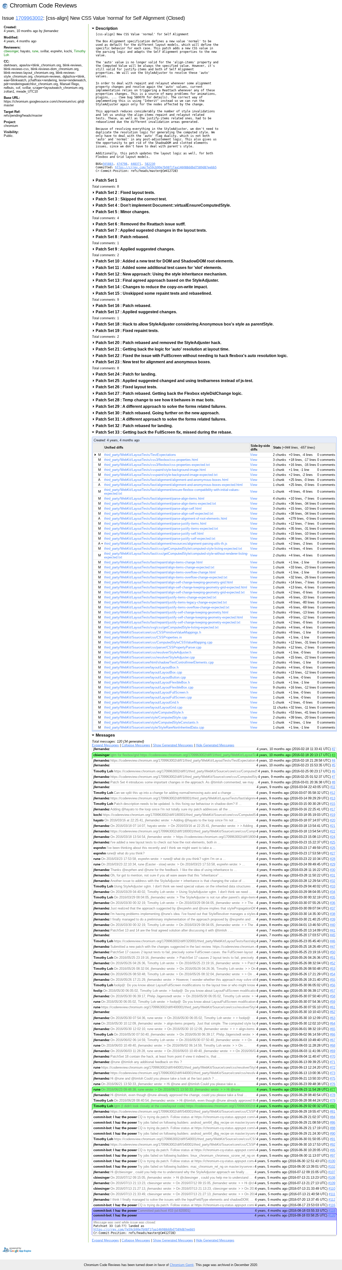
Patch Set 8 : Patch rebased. (124, 237)
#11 (332, 787)
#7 (333, 777)
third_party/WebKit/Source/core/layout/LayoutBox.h (141, 667)
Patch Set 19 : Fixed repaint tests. (129, 331)
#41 (332, 930)
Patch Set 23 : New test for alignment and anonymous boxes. (155, 362)
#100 (331, 1161)
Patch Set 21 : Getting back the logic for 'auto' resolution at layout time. (164, 349)
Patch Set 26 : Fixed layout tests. (128, 387)
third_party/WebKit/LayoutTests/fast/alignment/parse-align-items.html (154, 498)
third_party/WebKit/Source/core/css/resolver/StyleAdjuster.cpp (149, 657)
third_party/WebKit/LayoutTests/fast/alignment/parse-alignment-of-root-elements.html (165, 518)
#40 (332, 925)
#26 (332, 848)
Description (107, 28)
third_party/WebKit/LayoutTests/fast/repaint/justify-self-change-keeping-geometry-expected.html (173, 617)
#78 (332, 1095)
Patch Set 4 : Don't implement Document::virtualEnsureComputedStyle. (165, 205)
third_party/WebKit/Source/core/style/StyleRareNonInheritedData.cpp (154, 727)
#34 (332, 892)
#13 (332, 798)
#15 (332, 804)
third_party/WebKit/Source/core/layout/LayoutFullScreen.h (146, 692)
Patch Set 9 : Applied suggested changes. (137, 249)
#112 (331, 1199)
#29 (332, 864)
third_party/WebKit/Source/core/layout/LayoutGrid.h (141, 702)
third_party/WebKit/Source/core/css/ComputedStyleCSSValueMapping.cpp (158, 642)
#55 (332, 980)
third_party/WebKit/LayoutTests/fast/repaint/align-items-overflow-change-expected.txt (165, 577)
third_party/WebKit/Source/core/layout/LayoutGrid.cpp (143, 707)
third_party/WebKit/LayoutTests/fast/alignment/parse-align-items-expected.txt (160, 503)
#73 (332, 1073)
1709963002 (29, 18)
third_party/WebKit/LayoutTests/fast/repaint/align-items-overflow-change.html (160, 572)
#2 (333, 749)
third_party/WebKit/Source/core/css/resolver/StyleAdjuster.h (147, 652)
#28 (332, 859)
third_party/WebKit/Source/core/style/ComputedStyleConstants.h (151, 722)
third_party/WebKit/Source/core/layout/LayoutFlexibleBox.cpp (148, 687)
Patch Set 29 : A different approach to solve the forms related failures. (163, 406)
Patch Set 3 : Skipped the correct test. (133, 199)
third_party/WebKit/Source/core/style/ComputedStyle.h (144, 712)
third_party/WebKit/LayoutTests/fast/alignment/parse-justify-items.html (155, 523)
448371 (136, 164)
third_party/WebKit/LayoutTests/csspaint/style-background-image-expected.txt (161, 475)
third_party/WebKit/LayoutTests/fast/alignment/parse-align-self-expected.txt (158, 513)
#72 (332, 1067)
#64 (332, 1023)
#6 (333, 771)
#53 (332, 969)
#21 (332, 826)
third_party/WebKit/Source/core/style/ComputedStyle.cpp (145, 717)
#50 (332, 952)
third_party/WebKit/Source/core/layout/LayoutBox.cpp (143, 672)
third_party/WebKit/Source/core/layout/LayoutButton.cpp (145, 677)
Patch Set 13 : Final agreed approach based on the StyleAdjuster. (159, 280)
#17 (332, 809)
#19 (332, 815)
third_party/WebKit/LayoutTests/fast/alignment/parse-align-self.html (153, 508)
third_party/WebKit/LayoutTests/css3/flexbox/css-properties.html (151, 460)
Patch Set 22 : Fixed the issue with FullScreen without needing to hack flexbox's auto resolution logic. (193, 356)
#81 (332, 1111)
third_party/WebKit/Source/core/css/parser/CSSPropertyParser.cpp (152, 647)
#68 (332, 1045)
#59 (332, 1002)
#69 (332, 1051)
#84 (332, 1117)
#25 (332, 842)
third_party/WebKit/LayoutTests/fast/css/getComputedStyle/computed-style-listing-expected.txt (173, 548)
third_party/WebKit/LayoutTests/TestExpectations (140, 455)
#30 (332, 870)
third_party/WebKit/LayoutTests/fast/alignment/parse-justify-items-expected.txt (161, 528)
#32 (332, 881)
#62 (332, 1012)
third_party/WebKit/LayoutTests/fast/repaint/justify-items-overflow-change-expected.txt (166, 607)
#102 (331, 1166)
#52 (332, 963)
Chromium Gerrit (182, 1265)
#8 (333, 782)
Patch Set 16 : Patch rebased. (125, 305)
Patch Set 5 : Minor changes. (124, 212)
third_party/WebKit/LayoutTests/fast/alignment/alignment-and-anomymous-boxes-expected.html (173, 485)
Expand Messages (105, 745)
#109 (331, 1183)
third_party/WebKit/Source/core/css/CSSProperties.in (143, 637)
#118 (331, 1210)
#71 (332, 1062)
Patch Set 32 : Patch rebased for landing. (136, 426)
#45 (332, 935)
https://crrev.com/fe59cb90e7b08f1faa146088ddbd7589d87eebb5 (166, 167)
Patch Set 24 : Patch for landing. (127, 374)
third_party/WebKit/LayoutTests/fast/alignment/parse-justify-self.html (154, 533)
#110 (331, 1188)
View (253, 455)
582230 (150, 164)
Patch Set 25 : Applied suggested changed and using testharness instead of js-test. (176, 381)
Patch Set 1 (108, 180)
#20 (332, 820)
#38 (332, 914)
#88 (332, 1128)
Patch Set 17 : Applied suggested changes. (138, 312)
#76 (332, 1084)
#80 (332, 1106)
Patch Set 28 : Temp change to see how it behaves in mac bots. (157, 400)
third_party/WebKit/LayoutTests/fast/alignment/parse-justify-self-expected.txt (159, 538)
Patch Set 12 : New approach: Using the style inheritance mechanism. (163, 274)
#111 (332, 1194)
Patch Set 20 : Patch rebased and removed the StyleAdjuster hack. (160, 343)
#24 (332, 837)
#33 (332, 886)
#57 (332, 991)
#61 (332, 1007)
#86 (332, 1122)
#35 (332, 897)
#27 (332, 853)
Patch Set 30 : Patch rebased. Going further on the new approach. (159, 413)
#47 (332, 946)
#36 (332, 903)
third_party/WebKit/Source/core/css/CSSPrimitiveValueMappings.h (152, 632)
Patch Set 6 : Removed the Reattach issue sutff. (142, 224)
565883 (108, 164)
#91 (332, 1139)
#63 (332, 1018)
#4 (333, 760)
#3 (333, 755)
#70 (332, 1056)
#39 (332, 919)
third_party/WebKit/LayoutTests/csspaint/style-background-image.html (155, 470)
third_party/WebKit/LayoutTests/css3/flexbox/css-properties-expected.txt (157, 465)
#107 (331, 1172)
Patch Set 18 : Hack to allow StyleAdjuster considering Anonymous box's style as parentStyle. (186, 324)
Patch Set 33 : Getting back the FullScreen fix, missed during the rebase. (165, 432)
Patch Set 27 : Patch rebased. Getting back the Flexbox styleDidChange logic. (171, 393)
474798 (122, 164)
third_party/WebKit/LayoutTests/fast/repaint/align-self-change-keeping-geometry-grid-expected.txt (174, 592)
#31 (332, 875)
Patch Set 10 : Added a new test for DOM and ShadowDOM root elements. (166, 261)
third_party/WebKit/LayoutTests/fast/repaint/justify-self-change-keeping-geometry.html (166, 612)
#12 (332, 793)
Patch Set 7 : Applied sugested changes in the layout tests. (153, 230)
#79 (332, 1100)
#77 (332, 1089)
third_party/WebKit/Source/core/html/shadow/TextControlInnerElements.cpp (159, 662)
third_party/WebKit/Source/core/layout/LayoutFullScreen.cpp (148, 697)
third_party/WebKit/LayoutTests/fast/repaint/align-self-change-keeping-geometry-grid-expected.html (175, 587)
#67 (332, 1040)
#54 (332, 974)
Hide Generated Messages (215, 745)
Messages (105, 735)
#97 (332, 1155)
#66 (332, 1034)
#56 (332, 985)
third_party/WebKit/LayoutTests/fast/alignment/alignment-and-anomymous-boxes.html (166, 480)
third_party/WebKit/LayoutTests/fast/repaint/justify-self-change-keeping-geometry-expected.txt (172, 622)
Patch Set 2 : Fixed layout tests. (127, 192)
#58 (332, 996)
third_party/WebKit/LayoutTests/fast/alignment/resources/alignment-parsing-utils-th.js (165, 543)
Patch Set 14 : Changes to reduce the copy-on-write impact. (153, 287)
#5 (333, 765)
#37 (332, 908)
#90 (332, 1133)
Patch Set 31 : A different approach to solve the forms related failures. (163, 419)
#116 (331, 1205)
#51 (332, 958)
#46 (332, 941)
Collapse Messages (136, 745)
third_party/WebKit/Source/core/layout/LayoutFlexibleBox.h (147, 682)
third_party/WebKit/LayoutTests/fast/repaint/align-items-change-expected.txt (159, 567)
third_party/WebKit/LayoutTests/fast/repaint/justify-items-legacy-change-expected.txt (165, 602)
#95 (332, 1150)
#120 (331, 1215)
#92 (332, 1144)
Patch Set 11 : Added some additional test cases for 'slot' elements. (160, 267)
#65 (332, 1029)
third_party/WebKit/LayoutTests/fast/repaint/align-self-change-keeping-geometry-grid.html (168, 582)
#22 (332, 831)
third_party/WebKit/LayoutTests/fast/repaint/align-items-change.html (153, 562)
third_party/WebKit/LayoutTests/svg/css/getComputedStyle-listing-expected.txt (161, 627)
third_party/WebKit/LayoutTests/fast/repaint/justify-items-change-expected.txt (160, 597)
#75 (332, 1078)
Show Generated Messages (173, 745)
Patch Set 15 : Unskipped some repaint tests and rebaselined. (155, 293)
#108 (331, 1177)
